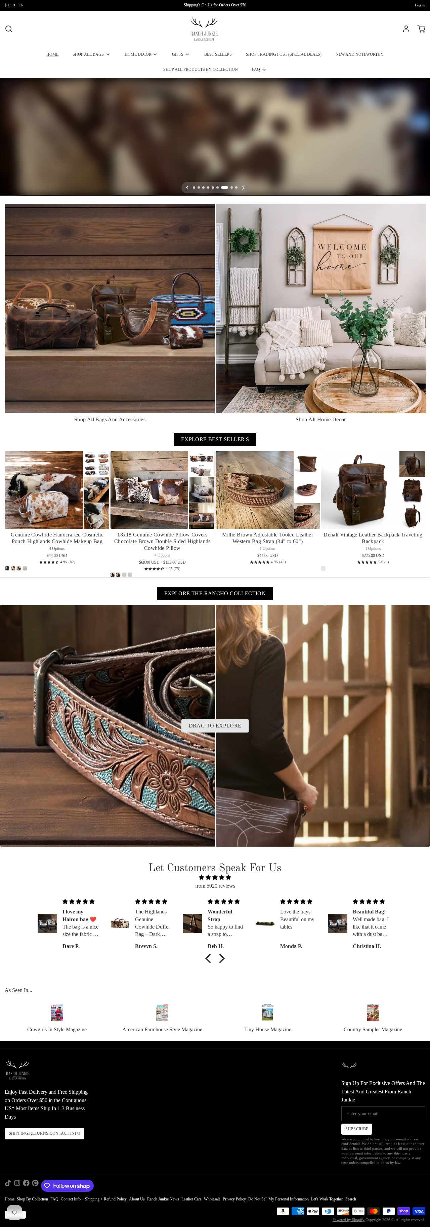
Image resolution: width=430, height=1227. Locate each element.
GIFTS (177, 54)
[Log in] (403, 29)
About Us (137, 1199)
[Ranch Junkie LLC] (204, 28)
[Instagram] (17, 1186)
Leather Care (191, 1199)
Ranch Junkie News (163, 1199)
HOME (52, 54)
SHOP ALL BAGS (88, 54)
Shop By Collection (32, 1199)
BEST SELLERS (218, 54)
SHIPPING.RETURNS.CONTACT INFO (45, 1133)
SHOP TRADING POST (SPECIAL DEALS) (283, 54)
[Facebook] (26, 1186)
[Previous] (187, 187)
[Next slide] (418, 213)
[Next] (243, 187)
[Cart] (419, 29)
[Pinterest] (35, 1186)
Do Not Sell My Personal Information (278, 1199)
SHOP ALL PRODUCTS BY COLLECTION (200, 69)
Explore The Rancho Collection (215, 593)
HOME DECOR (138, 54)
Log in (420, 5)
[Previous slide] (399, 213)
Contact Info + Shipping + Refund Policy (94, 1199)
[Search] (9, 29)
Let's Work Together (327, 1199)
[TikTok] (8, 1186)
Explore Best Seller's (215, 439)
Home (9, 1199)
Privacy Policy (234, 1199)
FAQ (256, 69)
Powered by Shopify (348, 1220)
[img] (215, 878)
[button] (210, 958)
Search (350, 1199)
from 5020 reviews (215, 886)
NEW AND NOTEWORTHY (360, 54)
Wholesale (212, 1199)
